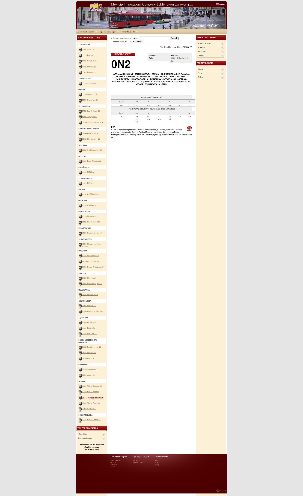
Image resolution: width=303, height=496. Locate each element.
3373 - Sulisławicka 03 (90, 369)
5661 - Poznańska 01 (90, 100)
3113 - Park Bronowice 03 (91, 347)
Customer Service (85, 438)
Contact (201, 55)
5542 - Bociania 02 (89, 72)
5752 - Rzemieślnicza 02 (91, 111)
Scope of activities (204, 43)
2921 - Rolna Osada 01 (90, 391)
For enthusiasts (127, 31)
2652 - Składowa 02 (89, 333)
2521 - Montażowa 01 (90, 294)
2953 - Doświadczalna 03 (91, 419)
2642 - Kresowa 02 (89, 305)
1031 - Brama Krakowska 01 (92, 233)
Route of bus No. (89, 37)
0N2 (121, 63)
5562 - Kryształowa (89, 61)
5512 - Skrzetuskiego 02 (91, 139)
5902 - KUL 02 (87, 183)
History (200, 69)
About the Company (85, 31)
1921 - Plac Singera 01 (90, 255)
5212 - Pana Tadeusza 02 (91, 161)
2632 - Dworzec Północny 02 (92, 311)
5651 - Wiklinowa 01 (89, 94)
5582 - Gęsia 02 (88, 49)
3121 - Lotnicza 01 (89, 352)
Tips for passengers (107, 31)
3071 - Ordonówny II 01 (93, 397)
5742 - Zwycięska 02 (89, 116)
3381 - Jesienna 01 (89, 375)
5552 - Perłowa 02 (89, 66)
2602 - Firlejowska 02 (90, 328)
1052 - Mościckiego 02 (90, 216)
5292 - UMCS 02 (88, 172)
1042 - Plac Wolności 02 (91, 222)
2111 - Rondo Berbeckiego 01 (93, 267)
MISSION (201, 47)
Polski (222, 4)
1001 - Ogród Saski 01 (90, 194)
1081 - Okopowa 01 (89, 205)
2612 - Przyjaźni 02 (89, 322)
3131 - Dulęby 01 (88, 358)
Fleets (200, 73)
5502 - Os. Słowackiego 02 (92, 150)
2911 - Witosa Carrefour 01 (92, 386)
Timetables (82, 434)
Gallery (200, 77)
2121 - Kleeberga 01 (89, 278)
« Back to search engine (121, 38)
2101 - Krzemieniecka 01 (91, 261)
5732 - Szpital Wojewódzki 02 (93, 122)
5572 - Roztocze (88, 55)
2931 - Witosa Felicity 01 (91, 403)
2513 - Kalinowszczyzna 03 (92, 283)
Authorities (202, 51)
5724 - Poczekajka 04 (90, 133)
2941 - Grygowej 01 (89, 408)
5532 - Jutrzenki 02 (89, 83)
